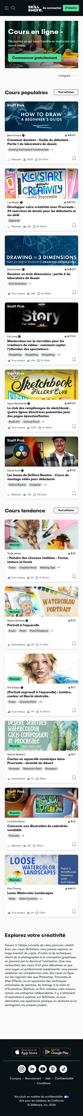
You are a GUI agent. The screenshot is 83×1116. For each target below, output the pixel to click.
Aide (48, 1078)
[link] (41, 132)
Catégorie (64, 75)
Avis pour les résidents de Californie (41, 1100)
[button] (6, 8)
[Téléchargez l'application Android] (56, 1052)
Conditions (44, 1083)
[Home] (35, 8)
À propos (15, 1078)
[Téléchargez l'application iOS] (26, 1052)
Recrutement (33, 1078)
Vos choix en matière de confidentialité (38, 1096)
